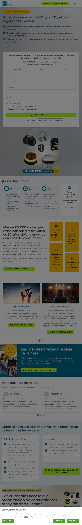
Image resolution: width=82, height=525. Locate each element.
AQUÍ (26, 517)
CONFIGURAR (6, 521)
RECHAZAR (72, 521)
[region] (41, 516)
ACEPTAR (59, 521)
